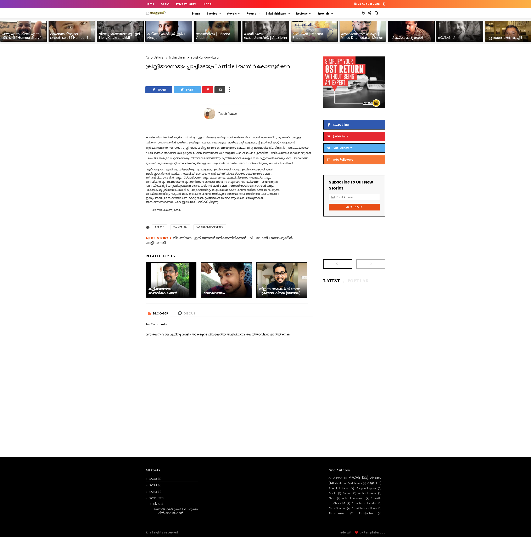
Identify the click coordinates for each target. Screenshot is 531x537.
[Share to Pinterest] (207, 89)
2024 (153, 485)
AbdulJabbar (366, 513)
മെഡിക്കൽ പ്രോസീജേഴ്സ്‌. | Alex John (265, 36)
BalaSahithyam (276, 13)
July (155, 504)
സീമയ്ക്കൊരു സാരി (406, 38)
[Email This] (219, 89)
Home (150, 4)
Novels (232, 13)
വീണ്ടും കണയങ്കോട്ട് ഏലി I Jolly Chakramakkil (119, 36)
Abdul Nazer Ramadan (364, 503)
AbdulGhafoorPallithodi (364, 508)
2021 (153, 498)
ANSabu (375, 478)
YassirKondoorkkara (205, 57)
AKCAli (354, 477)
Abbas (332, 498)
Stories (212, 13)
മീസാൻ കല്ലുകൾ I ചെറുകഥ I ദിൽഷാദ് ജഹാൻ (175, 511)
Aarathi (332, 493)
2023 (153, 491)
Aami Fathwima (338, 488)
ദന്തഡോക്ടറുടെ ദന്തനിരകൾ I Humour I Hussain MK (69, 38)
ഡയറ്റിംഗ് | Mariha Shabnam (308, 36)
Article (158, 57)
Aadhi (338, 483)
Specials (323, 13)
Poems (251, 13)
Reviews (302, 13)
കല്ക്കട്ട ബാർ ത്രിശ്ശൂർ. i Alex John (166, 36)
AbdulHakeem (337, 513)
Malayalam (177, 57)
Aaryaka (347, 493)
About (165, 4)
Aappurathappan (366, 488)
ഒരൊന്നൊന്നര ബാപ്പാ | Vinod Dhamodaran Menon (362, 36)
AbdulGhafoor (337, 508)
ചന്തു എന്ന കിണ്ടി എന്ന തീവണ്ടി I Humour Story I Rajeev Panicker (21, 38)
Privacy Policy (186, 4)
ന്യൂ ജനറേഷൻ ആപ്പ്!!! (504, 38)
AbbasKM (376, 498)
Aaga (371, 483)
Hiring (207, 4)
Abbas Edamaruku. (353, 498)
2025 (153, 478)
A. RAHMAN (335, 477)
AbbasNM (339, 503)
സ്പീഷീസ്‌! (446, 38)
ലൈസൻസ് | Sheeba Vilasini (213, 36)
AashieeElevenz (367, 493)
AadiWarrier (355, 483)
